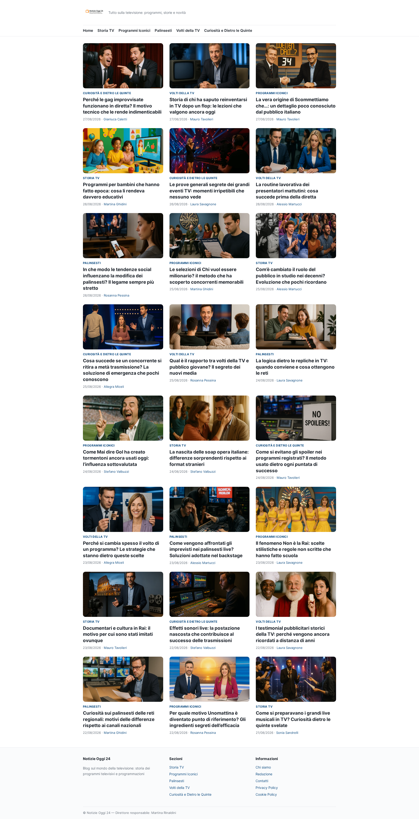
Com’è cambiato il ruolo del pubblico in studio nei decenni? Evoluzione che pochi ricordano (291, 276)
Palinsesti (163, 30)
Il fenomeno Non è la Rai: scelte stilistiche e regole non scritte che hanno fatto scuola (293, 549)
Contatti (262, 781)
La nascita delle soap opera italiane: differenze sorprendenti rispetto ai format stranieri (209, 458)
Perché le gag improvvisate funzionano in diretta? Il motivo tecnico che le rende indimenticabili (122, 106)
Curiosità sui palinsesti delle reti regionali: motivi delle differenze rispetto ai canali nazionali (118, 719)
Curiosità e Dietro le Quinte (228, 30)
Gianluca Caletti (115, 119)
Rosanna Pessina (116, 295)
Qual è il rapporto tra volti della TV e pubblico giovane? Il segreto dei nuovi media (209, 367)
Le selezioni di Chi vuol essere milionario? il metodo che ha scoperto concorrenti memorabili (206, 276)
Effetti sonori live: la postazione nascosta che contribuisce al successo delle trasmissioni (204, 634)
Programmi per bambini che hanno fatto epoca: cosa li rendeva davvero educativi (121, 191)
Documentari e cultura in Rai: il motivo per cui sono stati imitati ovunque (118, 634)
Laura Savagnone (203, 204)
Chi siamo (263, 767)
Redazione (264, 774)
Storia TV (105, 30)
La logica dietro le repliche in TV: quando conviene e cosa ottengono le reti (295, 367)
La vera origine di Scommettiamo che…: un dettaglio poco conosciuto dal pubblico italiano (296, 106)
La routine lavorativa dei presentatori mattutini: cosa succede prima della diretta (287, 191)
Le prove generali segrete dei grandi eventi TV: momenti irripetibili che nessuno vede (209, 191)
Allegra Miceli (114, 387)
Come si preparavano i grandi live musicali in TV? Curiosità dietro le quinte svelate (293, 719)
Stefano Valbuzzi (116, 471)
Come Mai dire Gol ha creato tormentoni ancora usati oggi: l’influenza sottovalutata (116, 458)
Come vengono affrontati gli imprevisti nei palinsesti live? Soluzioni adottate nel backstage (205, 549)
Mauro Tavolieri (201, 119)
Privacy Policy (267, 788)
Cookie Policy (266, 794)
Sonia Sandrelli (287, 733)
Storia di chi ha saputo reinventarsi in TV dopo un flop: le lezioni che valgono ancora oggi (208, 106)
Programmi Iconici (134, 30)
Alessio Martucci (289, 204)
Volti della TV (188, 30)
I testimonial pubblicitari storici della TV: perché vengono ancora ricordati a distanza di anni (293, 634)
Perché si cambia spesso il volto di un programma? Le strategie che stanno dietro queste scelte (121, 549)
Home (88, 30)
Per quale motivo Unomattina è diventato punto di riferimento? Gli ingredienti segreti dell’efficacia (207, 719)
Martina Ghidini (115, 204)
